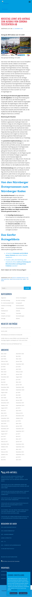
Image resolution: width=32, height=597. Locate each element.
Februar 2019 (19, 413)
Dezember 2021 (5, 377)
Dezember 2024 (20, 353)
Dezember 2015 (20, 452)
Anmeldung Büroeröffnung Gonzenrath (11, 327)
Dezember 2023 (5, 364)
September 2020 (20, 390)
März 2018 (18, 423)
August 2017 (4, 434)
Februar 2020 (4, 400)
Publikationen (4, 310)
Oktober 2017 (4, 431)
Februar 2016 (4, 452)
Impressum (4, 571)
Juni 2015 (18, 457)
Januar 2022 (19, 374)
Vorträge (3, 318)
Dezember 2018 (20, 415)
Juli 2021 (3, 379)
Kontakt (3, 578)
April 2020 (3, 397)
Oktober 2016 (4, 446)
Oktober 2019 (4, 405)
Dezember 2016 (5, 444)
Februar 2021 (4, 384)
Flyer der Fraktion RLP (7, 548)
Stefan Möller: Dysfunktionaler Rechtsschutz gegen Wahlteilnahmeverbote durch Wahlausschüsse (14, 505)
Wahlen (18, 318)
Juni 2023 (18, 366)
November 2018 (5, 418)
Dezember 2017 (5, 428)
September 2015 (20, 454)
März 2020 (18, 397)
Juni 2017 (3, 436)
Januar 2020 (19, 400)
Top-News (18, 313)
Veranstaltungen (20, 316)
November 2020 (20, 387)
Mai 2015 (3, 459)
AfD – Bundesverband (7, 534)
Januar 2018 (19, 426)
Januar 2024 (19, 361)
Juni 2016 (3, 449)
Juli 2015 (3, 457)
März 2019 (3, 413)
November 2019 (20, 402)
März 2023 (3, 371)
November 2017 (20, 428)
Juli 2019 (18, 408)
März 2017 (18, 439)
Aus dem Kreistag (5, 300)
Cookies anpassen (23, 593)
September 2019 (20, 405)
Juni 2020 (3, 395)
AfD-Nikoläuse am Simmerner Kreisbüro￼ (11, 334)
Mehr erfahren (14, 589)
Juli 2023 (3, 366)
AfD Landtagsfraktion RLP (8, 527)
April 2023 (18, 369)
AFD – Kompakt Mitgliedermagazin (11, 545)
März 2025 (3, 353)
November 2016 (20, 444)
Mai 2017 (18, 436)
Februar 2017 (4, 441)
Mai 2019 (3, 410)
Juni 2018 (18, 421)
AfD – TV (3, 541)
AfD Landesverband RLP (8, 530)
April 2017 (3, 439)
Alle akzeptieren (13, 593)
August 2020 (4, 392)
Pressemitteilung (20, 308)
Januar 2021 (19, 384)
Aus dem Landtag (20, 300)
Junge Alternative (6, 538)
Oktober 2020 (4, 390)
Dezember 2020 (5, 387)
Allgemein (3, 298)
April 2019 (18, 410)
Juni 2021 (18, 379)
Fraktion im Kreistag (16, 279)
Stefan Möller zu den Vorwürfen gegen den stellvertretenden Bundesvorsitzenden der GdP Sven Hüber (15, 486)
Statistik (18, 310)
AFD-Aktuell (11, 472)
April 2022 (3, 374)
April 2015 (18, 459)
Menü (29, 2)
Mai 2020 (18, 395)
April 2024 (3, 359)
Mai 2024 (18, 356)
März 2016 (18, 449)
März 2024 (18, 359)
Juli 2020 (18, 392)
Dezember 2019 (5, 402)
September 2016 (20, 446)
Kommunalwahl (20, 305)
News (24, 279)
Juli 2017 (18, 434)
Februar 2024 (4, 361)
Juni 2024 (3, 356)
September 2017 (20, 431)
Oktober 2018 (19, 418)
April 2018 (3, 423)
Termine (3, 313)
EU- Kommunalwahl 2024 (7, 303)
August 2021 (19, 377)
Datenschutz (5, 575)
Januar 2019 (4, 415)
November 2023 (20, 364)
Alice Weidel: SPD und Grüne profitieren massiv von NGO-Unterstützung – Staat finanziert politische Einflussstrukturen (15, 511)
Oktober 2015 (4, 454)
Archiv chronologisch (19, 277)
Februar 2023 (19, 371)
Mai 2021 (3, 382)
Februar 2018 (4, 426)
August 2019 (4, 408)
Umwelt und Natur (5, 316)
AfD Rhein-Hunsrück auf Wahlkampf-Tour (11, 344)
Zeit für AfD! (4, 331)
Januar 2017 (19, 441)
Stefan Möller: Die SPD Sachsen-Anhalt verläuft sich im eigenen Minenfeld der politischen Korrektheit (15, 493)
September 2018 (5, 421)
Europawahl (19, 303)
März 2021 (18, 382)
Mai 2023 (3, 369)
